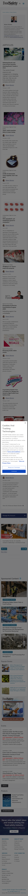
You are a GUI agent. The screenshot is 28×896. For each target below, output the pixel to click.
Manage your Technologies (14, 467)
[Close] (25, 423)
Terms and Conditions (13, 452)
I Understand (14, 471)
